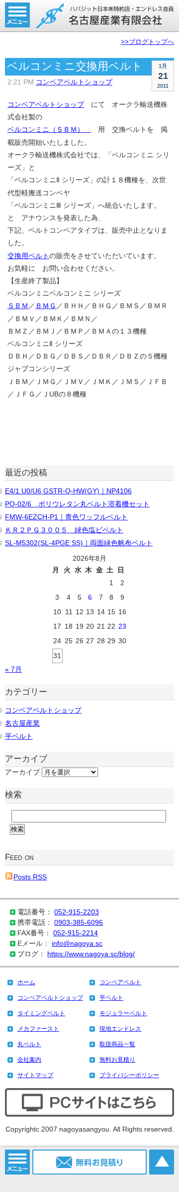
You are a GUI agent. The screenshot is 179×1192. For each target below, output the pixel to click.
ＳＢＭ (17, 306)
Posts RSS (30, 877)
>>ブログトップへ (147, 41)
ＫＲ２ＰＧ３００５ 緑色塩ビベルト (64, 530)
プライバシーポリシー (129, 1075)
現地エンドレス (120, 1028)
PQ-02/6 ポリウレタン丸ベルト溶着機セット (77, 504)
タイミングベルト (41, 1013)
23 (122, 626)
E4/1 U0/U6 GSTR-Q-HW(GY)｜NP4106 (68, 491)
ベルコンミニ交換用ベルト (75, 66)
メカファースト (38, 1028)
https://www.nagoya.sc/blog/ (91, 954)
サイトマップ (35, 1075)
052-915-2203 (76, 912)
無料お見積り (117, 1059)
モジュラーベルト (123, 1013)
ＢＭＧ (45, 306)
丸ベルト (29, 1044)
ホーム (26, 982)
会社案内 (29, 1059)
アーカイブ (22, 772)
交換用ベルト (28, 256)
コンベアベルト (120, 982)
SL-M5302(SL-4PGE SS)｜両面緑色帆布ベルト (79, 543)
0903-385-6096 (78, 922)
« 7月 (13, 669)
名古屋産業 (22, 723)
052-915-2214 (75, 933)
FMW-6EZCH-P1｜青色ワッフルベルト (66, 517)
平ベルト (19, 736)
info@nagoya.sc (77, 943)
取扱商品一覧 (117, 1044)
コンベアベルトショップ (74, 82)
